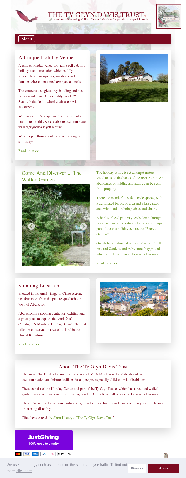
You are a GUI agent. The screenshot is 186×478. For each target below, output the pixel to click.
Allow (163, 468)
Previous (29, 225)
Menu (26, 39)
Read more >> (28, 150)
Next (81, 225)
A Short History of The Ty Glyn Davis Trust (81, 417)
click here (24, 471)
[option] (56, 225)
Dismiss (137, 468)
